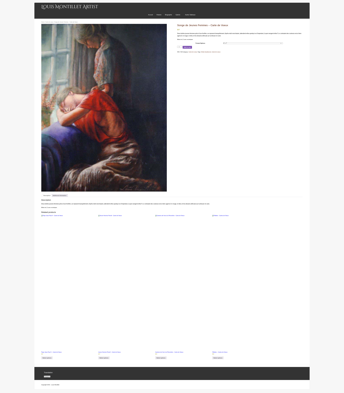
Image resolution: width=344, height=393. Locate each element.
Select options (47, 358)
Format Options (200, 43)
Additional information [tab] (59, 195)
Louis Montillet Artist (69, 7)
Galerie (178, 15)
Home (42, 22)
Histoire (159, 15)
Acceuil (150, 15)
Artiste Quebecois (206, 52)
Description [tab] (47, 195)
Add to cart (187, 47)
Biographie (168, 15)
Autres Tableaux (190, 15)
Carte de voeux (49, 22)
